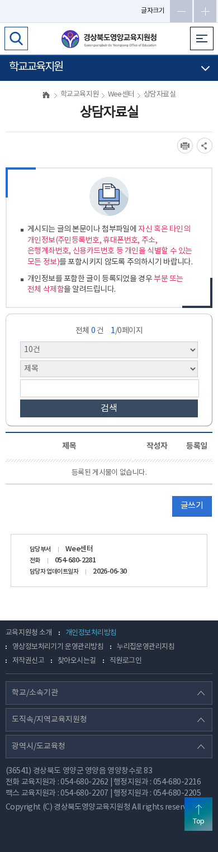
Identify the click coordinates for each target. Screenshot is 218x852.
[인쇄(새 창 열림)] (185, 145)
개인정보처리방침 (91, 633)
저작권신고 (28, 661)
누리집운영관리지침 (145, 647)
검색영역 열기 (16, 38)
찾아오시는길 (77, 661)
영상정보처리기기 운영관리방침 (57, 647)
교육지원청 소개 (29, 633)
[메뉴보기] (202, 38)
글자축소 (181, 11)
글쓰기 (192, 506)
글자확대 (205, 11)
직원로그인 (125, 661)
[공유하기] (204, 145)
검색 (109, 408)
